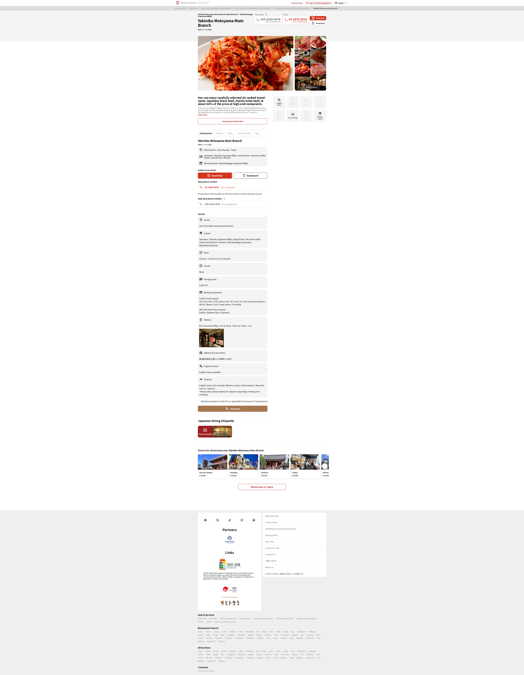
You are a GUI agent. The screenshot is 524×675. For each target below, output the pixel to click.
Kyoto (271, 631)
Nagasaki (299, 638)
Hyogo (285, 631)
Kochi (275, 638)
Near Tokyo (213, 618)
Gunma (224, 631)
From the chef (244, 133)
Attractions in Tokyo (262, 487)
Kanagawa (250, 631)
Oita (318, 638)
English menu (205, 385)
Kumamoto (310, 638)
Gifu (302, 635)
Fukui (276, 635)
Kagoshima (211, 641)
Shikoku (201, 622)
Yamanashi (285, 635)
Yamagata (231, 635)
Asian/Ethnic (244, 155)
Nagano (295, 635)
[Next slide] (324, 466)
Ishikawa (268, 635)
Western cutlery (233, 385)
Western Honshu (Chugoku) (307, 618)
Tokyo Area (193, 8)
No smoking (219, 385)
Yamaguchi (239, 638)
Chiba (241, 631)
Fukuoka (283, 638)
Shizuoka (310, 635)
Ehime (268, 638)
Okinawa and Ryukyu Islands (225, 622)
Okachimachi (210, 150)
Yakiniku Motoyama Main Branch (221, 23)
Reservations (248, 385)
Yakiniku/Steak (211, 163)
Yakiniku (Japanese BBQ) (225, 155)
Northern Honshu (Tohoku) (263, 618)
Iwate (208, 635)
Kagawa (260, 638)
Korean (227, 157)
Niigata (250, 635)
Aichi (318, 635)
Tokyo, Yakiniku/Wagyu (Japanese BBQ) (216, 8)
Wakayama (301, 631)
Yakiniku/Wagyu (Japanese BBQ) (233, 163)
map (250, 325)
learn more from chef (232, 121)
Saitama (233, 631)
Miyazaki (201, 641)
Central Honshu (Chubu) (285, 618)
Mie (258, 631)
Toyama (259, 635)
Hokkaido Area (245, 618)
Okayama (218, 638)
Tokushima (250, 638)
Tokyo (233, 150)
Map (257, 133)
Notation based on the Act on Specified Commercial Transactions (234, 401)
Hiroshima (229, 638)
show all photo (311, 87)
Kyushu (209, 622)
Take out (211, 388)
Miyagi (215, 635)
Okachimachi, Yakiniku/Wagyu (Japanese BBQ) (292, 8)
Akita (222, 635)
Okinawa (221, 641)
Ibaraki (207, 631)
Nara (293, 631)
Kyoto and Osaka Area (228, 618)
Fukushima (241, 635)
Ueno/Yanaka (223, 150)
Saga (291, 638)
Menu (230, 133)
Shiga (264, 631)
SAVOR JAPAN (180, 8)
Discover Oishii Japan (206, 671)
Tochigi (216, 631)
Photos (219, 133)
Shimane (209, 638)
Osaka (278, 631)
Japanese (208, 155)
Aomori (200, 635)
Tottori (200, 638)
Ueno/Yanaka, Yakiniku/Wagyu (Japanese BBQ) (253, 8)
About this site (297, 3)
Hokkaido (312, 631)
